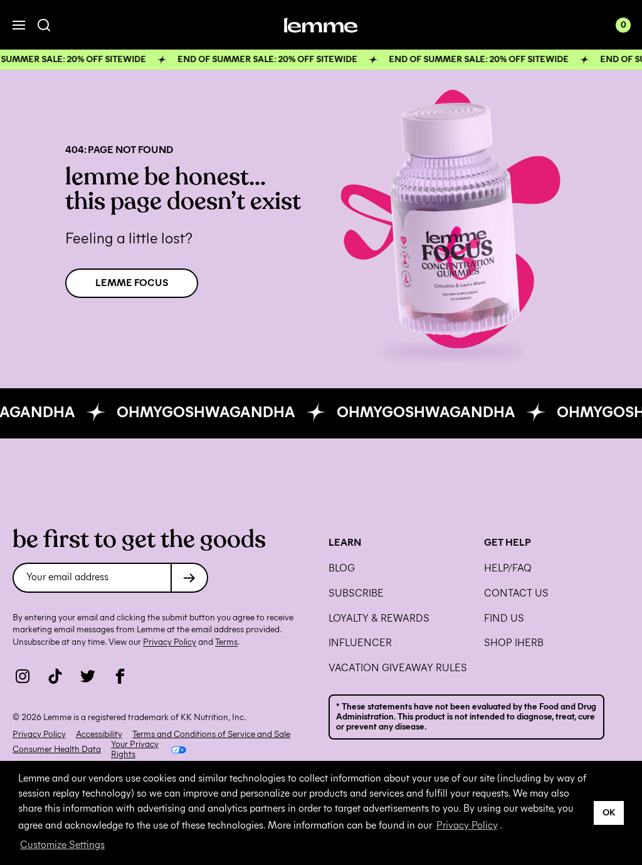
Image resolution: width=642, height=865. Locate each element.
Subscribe (356, 593)
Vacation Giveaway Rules (398, 668)
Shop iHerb (514, 643)
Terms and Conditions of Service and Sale (211, 735)
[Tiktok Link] (55, 676)
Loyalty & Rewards (379, 618)
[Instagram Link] (22, 676)
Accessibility (99, 735)
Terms (226, 642)
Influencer (360, 643)
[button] (321, 60)
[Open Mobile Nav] (18, 25)
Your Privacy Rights (135, 750)
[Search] (44, 25)
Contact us (516, 593)
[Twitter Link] (87, 676)
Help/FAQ (508, 568)
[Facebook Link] (120, 676)
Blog (342, 568)
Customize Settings (62, 845)
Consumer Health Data (57, 750)
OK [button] (609, 812)
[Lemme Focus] (452, 221)
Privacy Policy (467, 825)
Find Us (504, 618)
